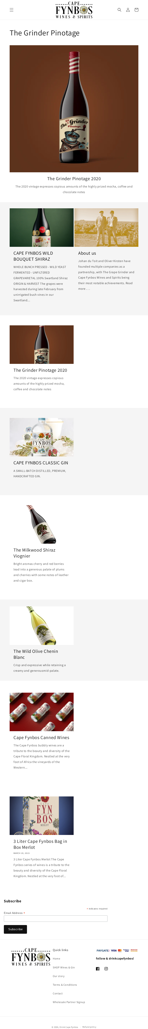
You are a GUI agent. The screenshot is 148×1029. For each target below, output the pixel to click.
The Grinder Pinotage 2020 (74, 179)
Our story (58, 976)
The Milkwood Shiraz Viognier (34, 553)
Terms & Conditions (65, 984)
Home (56, 958)
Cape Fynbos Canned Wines (41, 737)
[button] (11, 10)
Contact (58, 993)
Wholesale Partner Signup (69, 1002)
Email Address (14, 913)
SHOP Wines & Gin (64, 967)
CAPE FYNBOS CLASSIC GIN (40, 463)
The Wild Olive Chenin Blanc (35, 654)
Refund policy (89, 1027)
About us (87, 253)
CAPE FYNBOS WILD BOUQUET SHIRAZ (33, 256)
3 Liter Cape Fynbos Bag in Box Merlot (40, 844)
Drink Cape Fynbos (69, 1027)
